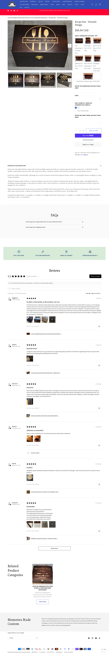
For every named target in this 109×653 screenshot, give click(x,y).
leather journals (79, 1)
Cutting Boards (24, 4)
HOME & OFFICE (44, 4)
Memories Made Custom (16, 652)
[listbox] (88, 98)
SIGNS (52, 4)
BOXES (58, 4)
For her (47, 1)
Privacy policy (42, 652)
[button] (92, 4)
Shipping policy (59, 652)
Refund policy (35, 652)
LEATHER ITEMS (24, 1)
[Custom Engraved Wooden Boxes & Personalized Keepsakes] (42, 574)
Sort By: (88, 293)
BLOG (82, 4)
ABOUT (76, 4)
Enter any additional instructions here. (88, 116)
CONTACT (69, 4)
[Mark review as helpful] (99, 326)
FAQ (21, 7)
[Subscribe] (36, 638)
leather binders (67, 1)
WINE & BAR (35, 4)
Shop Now (42, 602)
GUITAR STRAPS (56, 1)
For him (40, 1)
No (78, 108)
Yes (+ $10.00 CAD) (82, 111)
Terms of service (50, 652)
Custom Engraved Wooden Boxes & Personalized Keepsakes (28, 18)
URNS (63, 4)
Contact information (68, 652)
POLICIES (26, 7)
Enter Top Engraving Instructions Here (87, 87)
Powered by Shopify (25, 652)
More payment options (88, 139)
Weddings (33, 1)
